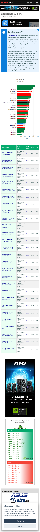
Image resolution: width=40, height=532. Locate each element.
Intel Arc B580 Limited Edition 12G (7, 305)
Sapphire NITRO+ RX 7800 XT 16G (7, 255)
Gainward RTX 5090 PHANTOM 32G (7, 153)
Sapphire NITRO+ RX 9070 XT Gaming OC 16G (8, 190)
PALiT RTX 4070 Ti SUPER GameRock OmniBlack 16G (7, 226)
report (8, 2)
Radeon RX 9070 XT (13, 467)
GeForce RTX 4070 (13, 449)
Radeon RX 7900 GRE (14, 473)
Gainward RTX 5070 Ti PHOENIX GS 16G (8, 204)
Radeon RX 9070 (12, 471)
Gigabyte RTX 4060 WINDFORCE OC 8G (7, 334)
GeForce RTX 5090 (13, 433)
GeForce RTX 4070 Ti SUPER (16, 443)
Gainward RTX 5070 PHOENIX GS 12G (7, 240)
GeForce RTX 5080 (13, 437)
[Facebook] (31, 2)
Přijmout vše (20, 521)
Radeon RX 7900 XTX (14, 465)
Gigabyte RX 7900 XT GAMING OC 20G (7, 182)
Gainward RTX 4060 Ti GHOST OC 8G (8, 298)
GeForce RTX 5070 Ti (14, 441)
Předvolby (20, 526)
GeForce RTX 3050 (13, 458)
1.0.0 (27, 153)
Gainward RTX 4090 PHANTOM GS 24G (7, 160)
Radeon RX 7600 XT (13, 480)
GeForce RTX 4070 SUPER (15, 447)
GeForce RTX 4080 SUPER (15, 439)
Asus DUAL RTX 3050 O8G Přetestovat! (8, 349)
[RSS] (28, 2)
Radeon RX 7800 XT (13, 475)
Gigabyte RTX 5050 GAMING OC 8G (7, 342)
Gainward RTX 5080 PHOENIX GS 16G (7, 168)
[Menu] (37, 2)
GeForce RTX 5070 (13, 445)
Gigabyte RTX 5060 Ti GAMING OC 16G (7, 291)
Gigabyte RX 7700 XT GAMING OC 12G (7, 269)
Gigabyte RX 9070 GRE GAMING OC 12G (8, 233)
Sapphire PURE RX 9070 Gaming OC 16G (8, 218)
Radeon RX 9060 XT (13, 478)
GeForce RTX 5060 (13, 453)
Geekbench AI (12, 35)
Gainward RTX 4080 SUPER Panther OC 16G (8, 197)
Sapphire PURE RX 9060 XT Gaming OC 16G (8, 284)
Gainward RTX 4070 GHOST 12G (7, 276)
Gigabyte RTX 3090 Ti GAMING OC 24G (7, 262)
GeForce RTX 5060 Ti (14, 451)
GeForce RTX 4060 (13, 456)
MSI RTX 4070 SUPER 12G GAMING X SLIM (8, 247)
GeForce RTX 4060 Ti (14, 455)
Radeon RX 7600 (12, 482)
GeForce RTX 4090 (13, 435)
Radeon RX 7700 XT (13, 477)
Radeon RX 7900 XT (13, 469)
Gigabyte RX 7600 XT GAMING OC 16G (7, 313)
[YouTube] (33, 2)
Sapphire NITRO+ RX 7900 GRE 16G (7, 211)
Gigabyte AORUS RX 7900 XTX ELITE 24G (7, 175)
